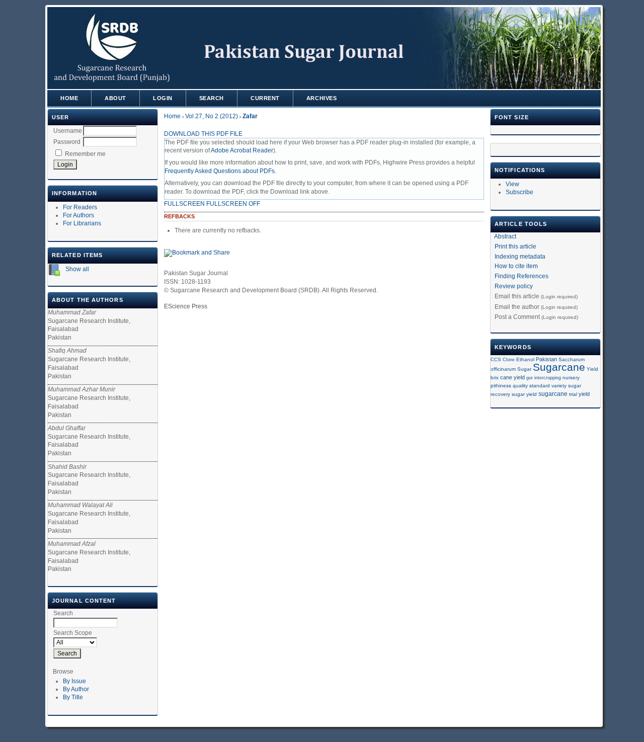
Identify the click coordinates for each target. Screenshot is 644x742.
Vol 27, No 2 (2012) (211, 116)
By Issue (74, 681)
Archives (321, 98)
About (115, 98)
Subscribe (519, 192)
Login (163, 98)
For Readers (80, 207)
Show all (76, 269)
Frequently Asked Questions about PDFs (220, 171)
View (512, 184)
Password (66, 141)
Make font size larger (532, 131)
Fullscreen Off (233, 203)
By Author (76, 689)
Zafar (250, 116)
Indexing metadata (520, 256)
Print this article (515, 246)
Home (69, 98)
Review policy (514, 286)
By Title (73, 697)
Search (211, 98)
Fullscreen (184, 203)
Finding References (521, 276)
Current (265, 98)
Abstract (505, 236)
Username (67, 130)
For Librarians (82, 223)
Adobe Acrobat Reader (242, 150)
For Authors (78, 215)
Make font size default (516, 131)
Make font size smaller (500, 131)
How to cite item (516, 266)
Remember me (85, 153)
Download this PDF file (203, 133)
